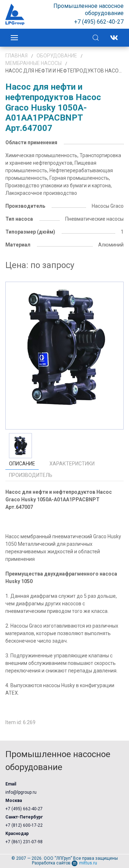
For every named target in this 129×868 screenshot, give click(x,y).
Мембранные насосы (33, 63)
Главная (16, 55)
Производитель (30, 475)
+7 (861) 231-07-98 (24, 841)
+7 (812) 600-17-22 (24, 825)
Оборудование (57, 55)
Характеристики (72, 463)
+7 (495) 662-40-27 (24, 808)
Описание (22, 463)
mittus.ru (88, 862)
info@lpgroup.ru (21, 792)
